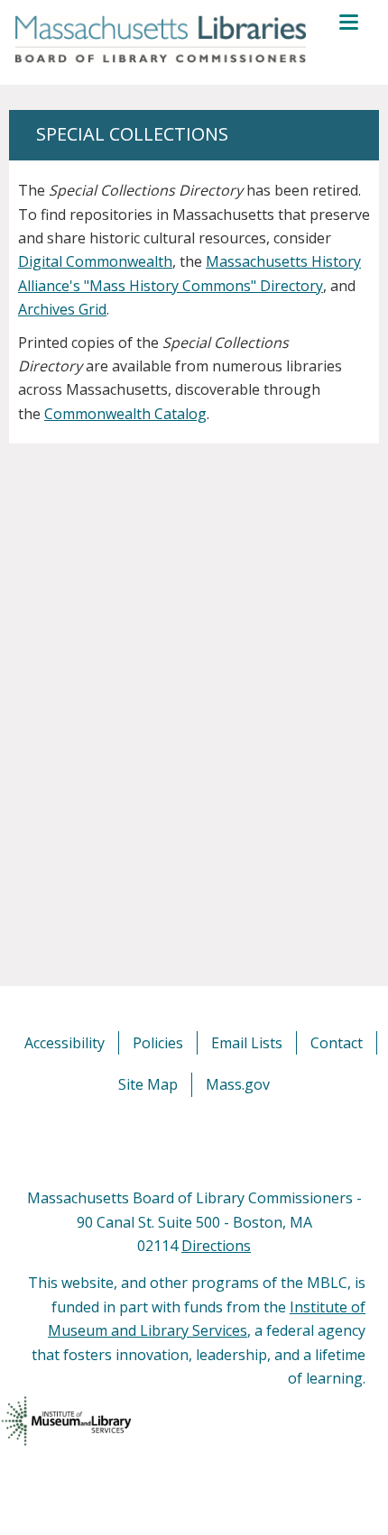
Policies (158, 1043)
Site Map (148, 1084)
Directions (216, 1246)
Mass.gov (238, 1084)
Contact (336, 1043)
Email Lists (246, 1043)
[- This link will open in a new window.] (214, 1141)
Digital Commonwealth (95, 261)
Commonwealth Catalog (125, 414)
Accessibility (64, 1043)
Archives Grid (62, 309)
